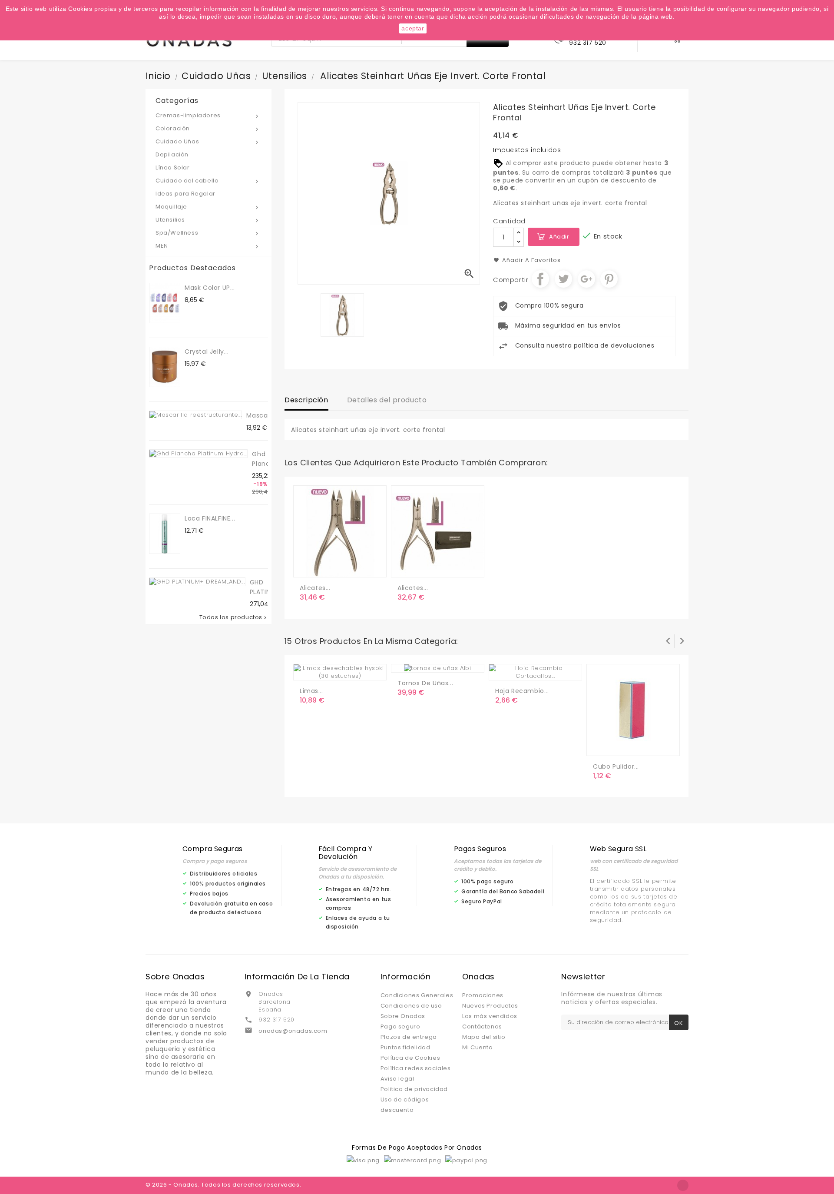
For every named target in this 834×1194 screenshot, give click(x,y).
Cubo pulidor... (616, 766)
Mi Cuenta (477, 1047)
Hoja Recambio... (522, 691)
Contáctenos (482, 1026)
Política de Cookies (410, 1058)
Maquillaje (208, 206)
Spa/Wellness (208, 233)
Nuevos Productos (490, 1006)
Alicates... (315, 588)
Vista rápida (343, 567)
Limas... (311, 691)
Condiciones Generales (417, 995)
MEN (208, 246)
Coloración (208, 128)
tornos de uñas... (425, 683)
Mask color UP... (210, 287)
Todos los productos (233, 617)
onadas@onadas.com (292, 1031)
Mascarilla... (265, 415)
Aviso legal (397, 1079)
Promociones (482, 995)
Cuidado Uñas (208, 141)
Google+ (586, 279)
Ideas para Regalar (185, 193)
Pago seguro (400, 1026)
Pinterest (609, 279)
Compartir (540, 279)
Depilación (172, 154)
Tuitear (563, 279)
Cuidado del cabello (208, 180)
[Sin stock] (503, 670)
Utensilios (208, 220)
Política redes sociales (416, 1068)
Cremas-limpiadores (208, 115)
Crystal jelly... (207, 351)
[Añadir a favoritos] (326, 567)
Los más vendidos (489, 1016)
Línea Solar (173, 167)
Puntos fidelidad (405, 1047)
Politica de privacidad (414, 1089)
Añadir (559, 236)
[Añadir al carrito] (308, 567)
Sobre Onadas (403, 1016)
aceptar (412, 28)
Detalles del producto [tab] (387, 400)
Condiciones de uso (411, 1006)
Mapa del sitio (483, 1037)
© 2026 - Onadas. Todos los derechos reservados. (223, 1185)
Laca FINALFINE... (210, 518)
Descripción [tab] (306, 400)
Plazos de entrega (409, 1037)
